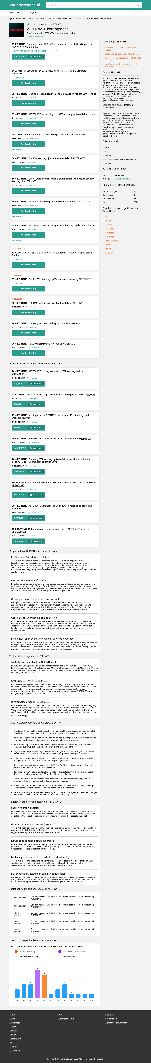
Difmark (108, 220)
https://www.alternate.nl (35, 36)
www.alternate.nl (122, 179)
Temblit (108, 248)
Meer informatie (17, 62)
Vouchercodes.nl (24, 5)
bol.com (13, 1026)
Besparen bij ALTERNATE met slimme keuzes (121, 48)
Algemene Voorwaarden (116, 1022)
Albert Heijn (14, 1022)
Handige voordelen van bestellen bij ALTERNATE (121, 65)
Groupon (13, 1030)
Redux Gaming (111, 240)
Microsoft (109, 232)
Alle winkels (14, 1050)
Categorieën (34, 12)
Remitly (108, 244)
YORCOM (109, 252)
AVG (107, 216)
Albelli (12, 1018)
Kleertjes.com (15, 1038)
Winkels (13, 12)
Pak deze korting (28, 83)
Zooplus (13, 1046)
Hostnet (108, 224)
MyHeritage (110, 236)
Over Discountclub (65, 1018)
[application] (54, 982)
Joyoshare (109, 228)
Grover (12, 1034)
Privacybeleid (111, 1018)
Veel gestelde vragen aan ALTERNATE (121, 54)
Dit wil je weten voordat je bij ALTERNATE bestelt (123, 59)
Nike (11, 1042)
